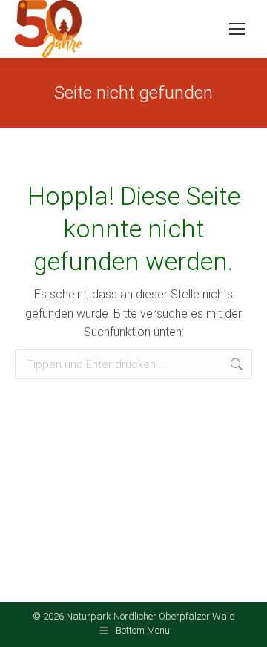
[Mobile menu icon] (237, 29)
